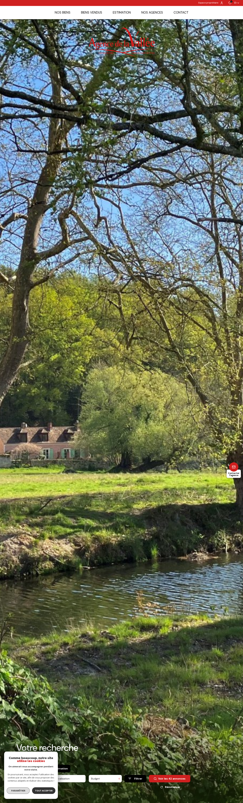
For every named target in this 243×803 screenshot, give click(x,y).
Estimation (60, 768)
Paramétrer (18, 790)
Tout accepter (44, 790)
